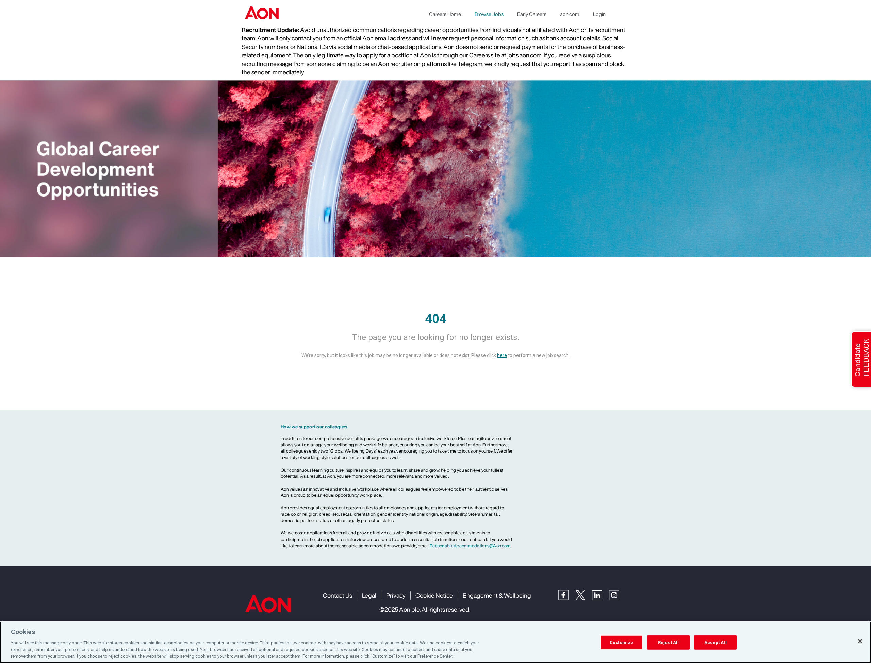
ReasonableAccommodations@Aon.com (470, 546)
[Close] (860, 641)
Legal (369, 595)
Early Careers (531, 14)
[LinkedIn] (600, 594)
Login (599, 14)
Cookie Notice (434, 595)
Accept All (715, 642)
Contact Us (337, 595)
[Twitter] (583, 594)
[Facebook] (566, 594)
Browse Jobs (489, 14)
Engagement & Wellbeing (497, 595)
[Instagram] (617, 594)
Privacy (396, 595)
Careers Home (445, 14)
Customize (621, 642)
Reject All (668, 642)
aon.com (569, 14)
